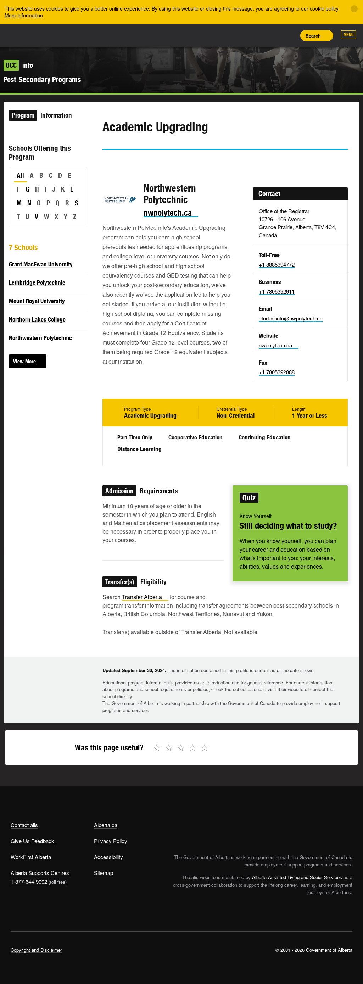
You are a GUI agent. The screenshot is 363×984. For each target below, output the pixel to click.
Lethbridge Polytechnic (37, 282)
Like (273, 35)
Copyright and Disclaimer (36, 949)
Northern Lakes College (37, 319)
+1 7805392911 (277, 291)
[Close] (354, 8)
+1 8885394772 (277, 264)
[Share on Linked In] (148, 162)
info (19, 65)
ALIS (57, 35)
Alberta (24, 35)
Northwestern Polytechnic (40, 337)
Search (313, 35)
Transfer (142, 597)
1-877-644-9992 (29, 881)
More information (24, 15)
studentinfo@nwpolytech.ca (291, 318)
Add (257, 35)
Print (289, 35)
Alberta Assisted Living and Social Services (297, 877)
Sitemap (103, 872)
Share (241, 35)
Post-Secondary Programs (42, 79)
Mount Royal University (37, 301)
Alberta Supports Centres (40, 872)
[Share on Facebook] (128, 162)
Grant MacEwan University (41, 264)
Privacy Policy (110, 840)
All (20, 175)
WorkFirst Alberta (31, 856)
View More (24, 361)
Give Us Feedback (32, 840)
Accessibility (108, 856)
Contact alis (24, 825)
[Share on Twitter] (107, 162)
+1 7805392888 (277, 372)
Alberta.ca (105, 825)
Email (168, 162)
